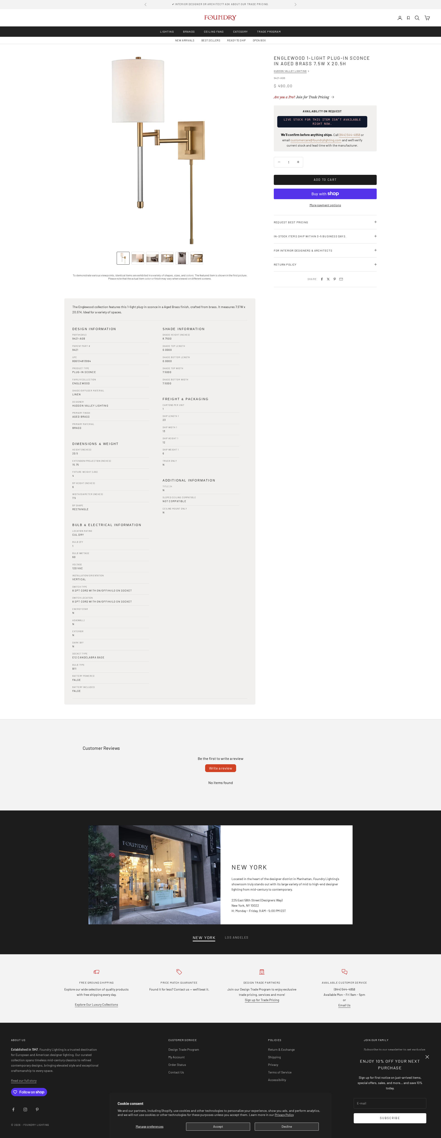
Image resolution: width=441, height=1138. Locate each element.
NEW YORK (204, 937)
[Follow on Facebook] (13, 1109)
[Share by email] (341, 279)
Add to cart (325, 179)
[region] (159, 150)
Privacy (273, 1065)
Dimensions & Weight (95, 444)
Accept (218, 1126)
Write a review (220, 768)
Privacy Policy (284, 1115)
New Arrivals (185, 40)
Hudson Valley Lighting (290, 71)
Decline (287, 1126)
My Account (176, 1057)
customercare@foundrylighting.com (316, 140)
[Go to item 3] (152, 258)
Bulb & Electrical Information (106, 525)
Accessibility (277, 1080)
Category (240, 31)
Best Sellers (210, 40)
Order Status (177, 1065)
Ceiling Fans (214, 31)
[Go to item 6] (196, 258)
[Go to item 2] (137, 258)
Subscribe (390, 1118)
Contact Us (176, 1072)
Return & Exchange (281, 1049)
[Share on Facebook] (322, 279)
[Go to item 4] (167, 258)
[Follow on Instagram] (25, 1109)
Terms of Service (279, 1072)
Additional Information (189, 480)
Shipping (274, 1057)
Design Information (94, 329)
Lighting (167, 31)
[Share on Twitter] (328, 279)
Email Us (344, 1005)
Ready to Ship (236, 40)
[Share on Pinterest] (334, 279)
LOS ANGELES (236, 937)
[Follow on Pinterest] (37, 1109)
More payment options (325, 205)
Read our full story (24, 1080)
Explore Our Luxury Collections (96, 1004)
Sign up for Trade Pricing (262, 1000)
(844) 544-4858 (349, 135)
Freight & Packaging (186, 399)
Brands (189, 31)
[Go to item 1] (123, 258)
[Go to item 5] (181, 258)
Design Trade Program (183, 1049)
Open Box (259, 40)
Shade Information (184, 329)
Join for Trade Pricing (301, 97)
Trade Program (269, 31)
